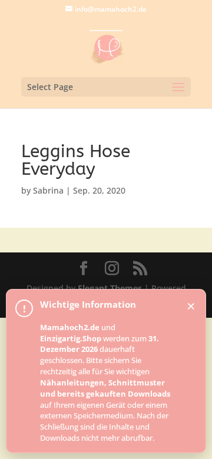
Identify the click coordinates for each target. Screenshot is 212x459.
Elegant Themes (110, 288)
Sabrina (48, 190)
